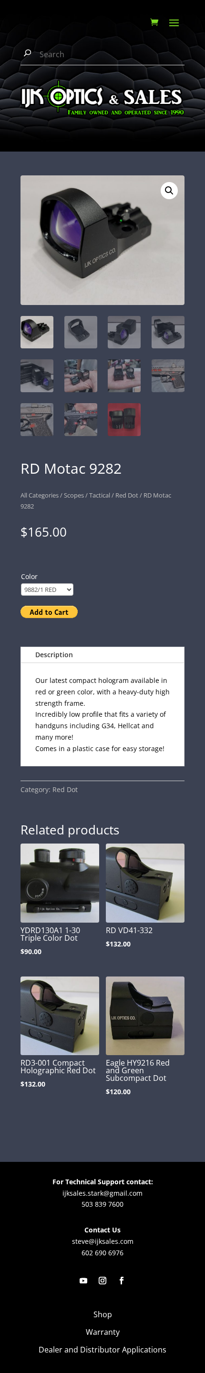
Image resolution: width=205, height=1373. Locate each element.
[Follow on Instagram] (102, 1280)
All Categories (39, 495)
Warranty (103, 1332)
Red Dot (126, 495)
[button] (169, 190)
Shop (102, 1314)
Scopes (74, 495)
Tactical (99, 495)
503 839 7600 (102, 1204)
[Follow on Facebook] (121, 1280)
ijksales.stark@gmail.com (102, 1193)
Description (54, 654)
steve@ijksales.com (102, 1241)
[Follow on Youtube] (83, 1280)
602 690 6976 (102, 1252)
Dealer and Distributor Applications (102, 1349)
